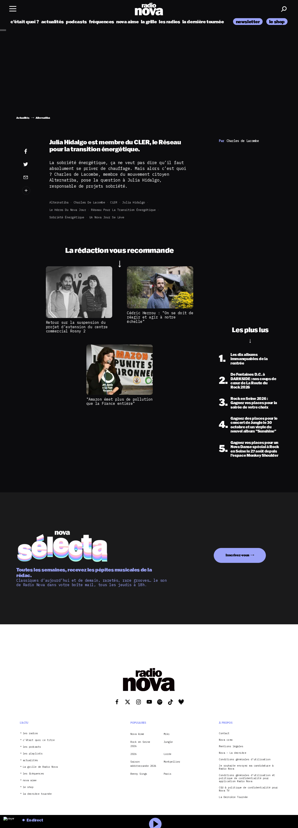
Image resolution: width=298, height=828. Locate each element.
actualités (52, 21)
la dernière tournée (203, 21)
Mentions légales (231, 746)
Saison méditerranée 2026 (143, 763)
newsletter (248, 21)
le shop (277, 21)
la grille (149, 21)
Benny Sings (138, 773)
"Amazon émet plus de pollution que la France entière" (119, 401)
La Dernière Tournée (233, 797)
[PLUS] (31, 190)
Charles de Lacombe (89, 202)
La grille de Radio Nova (40, 766)
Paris (167, 773)
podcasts (76, 21)
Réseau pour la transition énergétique (123, 210)
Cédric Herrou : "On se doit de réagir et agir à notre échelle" (160, 317)
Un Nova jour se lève (106, 217)
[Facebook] (31, 151)
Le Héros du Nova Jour (67, 210)
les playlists (33, 753)
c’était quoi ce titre (39, 740)
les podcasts (32, 746)
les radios (169, 21)
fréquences (101, 21)
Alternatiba (59, 202)
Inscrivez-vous (237, 555)
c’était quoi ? (24, 21)
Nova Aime (137, 734)
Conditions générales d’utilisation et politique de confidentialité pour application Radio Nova (247, 778)
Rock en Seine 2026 (140, 744)
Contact (224, 733)
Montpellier (172, 761)
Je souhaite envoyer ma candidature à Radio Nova (246, 767)
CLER (113, 202)
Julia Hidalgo (133, 202)
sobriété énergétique (66, 217)
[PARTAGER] (31, 164)
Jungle (168, 742)
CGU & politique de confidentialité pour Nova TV (248, 789)
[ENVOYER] (31, 177)
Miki (167, 734)
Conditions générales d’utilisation (244, 759)
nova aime (127, 21)
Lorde (167, 754)
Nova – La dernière (232, 752)
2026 (133, 754)
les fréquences (33, 773)
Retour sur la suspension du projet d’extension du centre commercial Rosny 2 (77, 326)
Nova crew (226, 739)
